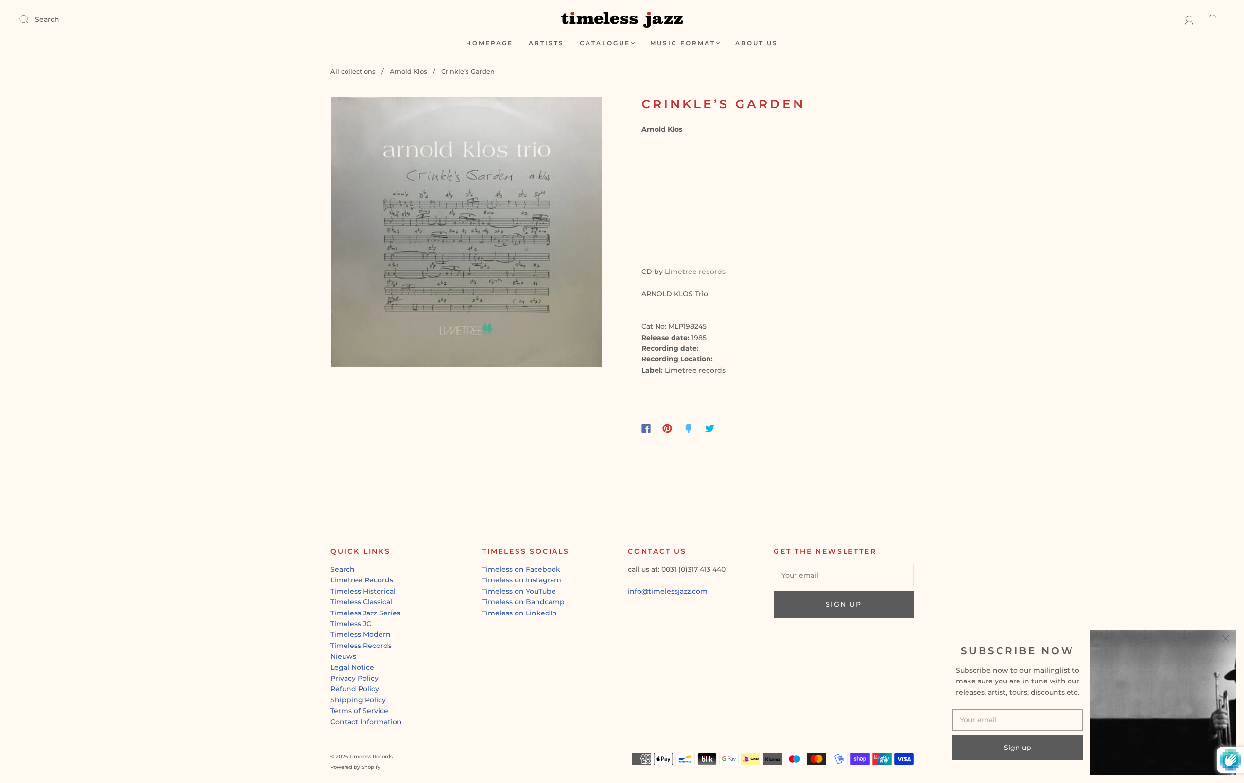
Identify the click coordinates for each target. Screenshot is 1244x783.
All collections (353, 71)
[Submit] (30, 19)
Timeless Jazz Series (365, 613)
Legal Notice (352, 667)
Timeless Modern (360, 634)
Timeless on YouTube (519, 591)
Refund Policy (354, 688)
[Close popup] (1225, 640)
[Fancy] (688, 428)
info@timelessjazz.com (668, 591)
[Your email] (844, 575)
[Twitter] (710, 428)
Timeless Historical (363, 591)
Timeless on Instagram (521, 580)
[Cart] (1213, 19)
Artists (546, 43)
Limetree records (695, 271)
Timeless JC (350, 623)
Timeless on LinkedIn (519, 613)
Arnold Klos (408, 71)
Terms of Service (359, 710)
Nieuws (343, 656)
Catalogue (605, 43)
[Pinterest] (667, 428)
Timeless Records (361, 645)
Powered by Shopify (355, 767)
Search (47, 19)
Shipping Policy (358, 700)
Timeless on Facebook (521, 569)
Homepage (489, 43)
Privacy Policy (354, 678)
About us (756, 43)
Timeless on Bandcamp (523, 601)
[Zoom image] (466, 234)
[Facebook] (646, 428)
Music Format (682, 43)
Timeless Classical (361, 601)
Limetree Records (361, 580)
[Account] (1189, 19)
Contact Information (366, 721)
